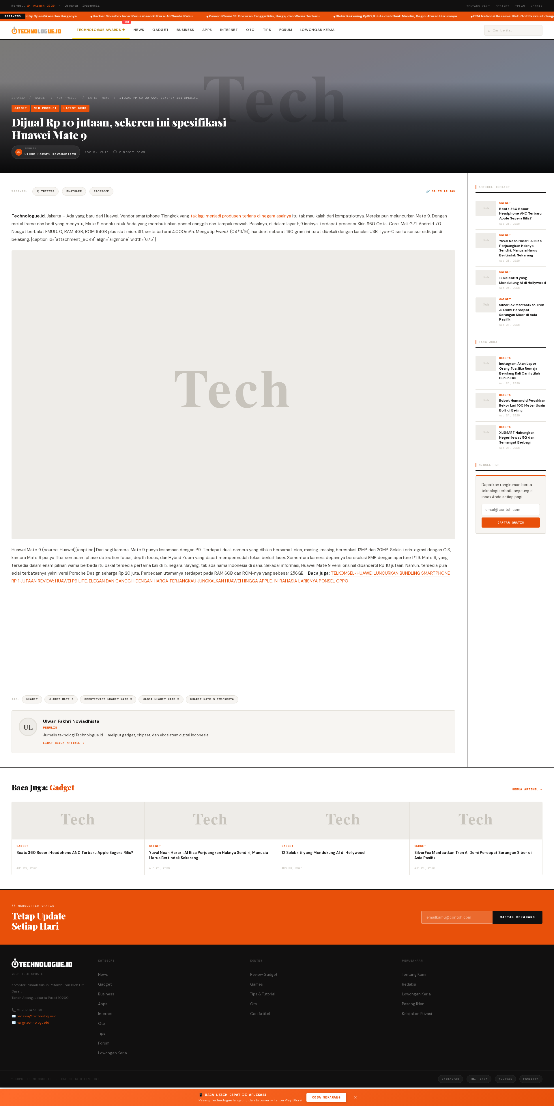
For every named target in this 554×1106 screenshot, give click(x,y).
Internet (229, 29)
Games (256, 984)
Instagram (450, 1079)
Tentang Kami (478, 6)
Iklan (520, 6)
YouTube (505, 1079)
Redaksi (503, 6)
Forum (285, 29)
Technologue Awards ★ (101, 29)
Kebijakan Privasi (417, 1013)
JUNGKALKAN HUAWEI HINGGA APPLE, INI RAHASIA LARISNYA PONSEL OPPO (272, 581)
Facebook (101, 191)
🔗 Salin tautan (440, 191)
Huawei (32, 699)
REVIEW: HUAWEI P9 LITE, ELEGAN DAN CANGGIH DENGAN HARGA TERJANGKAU (117, 581)
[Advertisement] (233, 634)
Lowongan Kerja (317, 29)
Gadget (160, 29)
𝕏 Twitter (45, 191)
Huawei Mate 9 (61, 699)
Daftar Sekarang (517, 917)
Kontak (536, 6)
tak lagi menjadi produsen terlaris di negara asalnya (240, 216)
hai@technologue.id (33, 1022)
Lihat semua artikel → (63, 743)
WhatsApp (74, 191)
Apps (207, 29)
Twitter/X (479, 1079)
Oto (250, 29)
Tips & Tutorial (262, 994)
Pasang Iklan (413, 1003)
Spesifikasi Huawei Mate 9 (108, 699)
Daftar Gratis (511, 522)
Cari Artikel (260, 1013)
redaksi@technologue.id (37, 1016)
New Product (67, 98)
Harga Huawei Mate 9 (161, 699)
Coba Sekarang (326, 1097)
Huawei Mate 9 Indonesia (212, 699)
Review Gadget (263, 974)
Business (185, 29)
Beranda (18, 98)
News (139, 29)
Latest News (99, 98)
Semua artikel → (527, 789)
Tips (267, 29)
